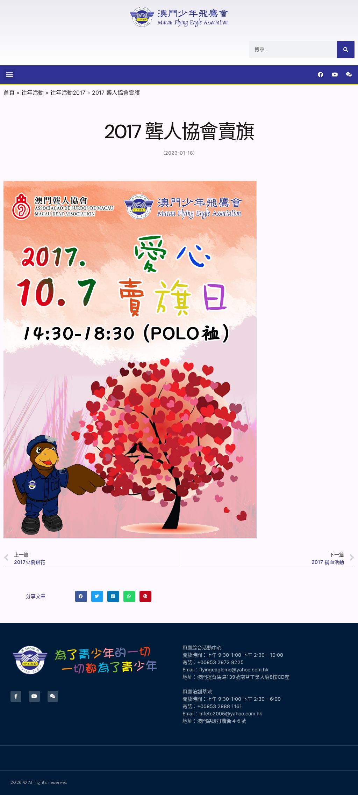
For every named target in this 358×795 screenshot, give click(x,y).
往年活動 (32, 92)
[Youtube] (335, 74)
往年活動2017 (67, 92)
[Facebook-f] (15, 696)
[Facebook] (320, 74)
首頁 (9, 92)
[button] (9, 74)
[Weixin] (349, 74)
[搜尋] (346, 49)
